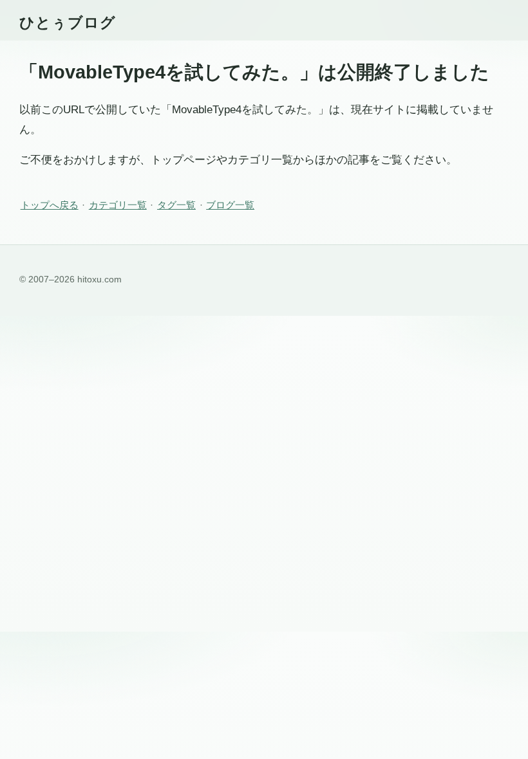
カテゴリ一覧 (118, 204)
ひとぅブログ (67, 22)
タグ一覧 (176, 204)
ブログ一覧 (230, 204)
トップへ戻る (50, 204)
